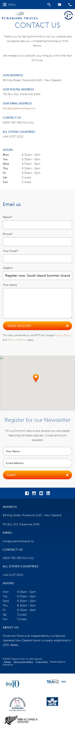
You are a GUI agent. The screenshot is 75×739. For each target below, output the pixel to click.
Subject (8, 268)
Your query (10, 284)
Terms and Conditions (23, 662)
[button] (59, 4)
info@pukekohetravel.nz (19, 108)
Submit (11, 475)
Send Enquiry (19, 326)
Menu (12, 4)
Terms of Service (17, 339)
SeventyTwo (8, 665)
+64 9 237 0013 (13, 136)
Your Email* (10, 251)
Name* (7, 217)
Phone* (8, 234)
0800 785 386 (12, 122)
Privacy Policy (63, 335)
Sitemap (7, 662)
